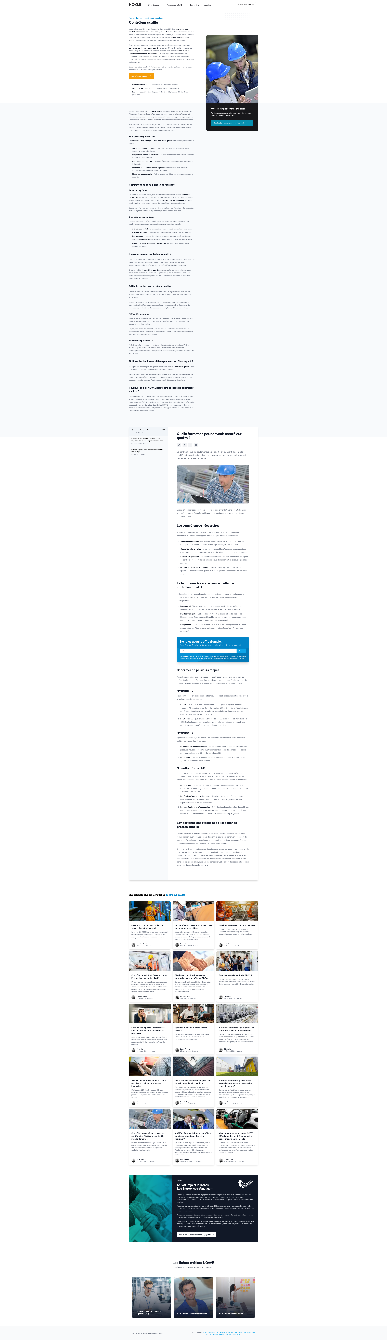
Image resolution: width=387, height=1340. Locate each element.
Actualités (207, 5)
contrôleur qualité (229, 123)
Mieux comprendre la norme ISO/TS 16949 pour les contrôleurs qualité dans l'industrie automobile (236, 1136)
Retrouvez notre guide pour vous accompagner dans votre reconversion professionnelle (228, 1332)
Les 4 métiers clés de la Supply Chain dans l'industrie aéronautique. (193, 1082)
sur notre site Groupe (237, 658)
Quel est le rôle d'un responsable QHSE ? (191, 1029)
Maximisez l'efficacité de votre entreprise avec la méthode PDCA (191, 976)
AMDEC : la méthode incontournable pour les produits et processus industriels (148, 1083)
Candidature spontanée (245, 4)
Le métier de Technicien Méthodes (192, 1314)
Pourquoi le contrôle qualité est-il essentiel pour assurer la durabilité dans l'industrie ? (235, 1083)
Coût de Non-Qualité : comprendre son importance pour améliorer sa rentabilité (148, 1031)
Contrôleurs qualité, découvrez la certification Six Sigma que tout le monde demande (147, 1136)
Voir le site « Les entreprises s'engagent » (195, 1235)
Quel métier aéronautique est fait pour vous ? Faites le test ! (223, 1334)
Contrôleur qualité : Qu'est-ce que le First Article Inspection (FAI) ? (149, 976)
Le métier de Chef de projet (231, 1314)
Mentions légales (158, 1333)
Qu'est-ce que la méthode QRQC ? (235, 975)
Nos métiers (194, 5)
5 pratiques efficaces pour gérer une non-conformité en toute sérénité (236, 1029)
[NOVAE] (135, 4)
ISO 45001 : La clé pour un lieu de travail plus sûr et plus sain (147, 926)
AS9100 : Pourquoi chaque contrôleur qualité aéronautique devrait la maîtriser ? (193, 1136)
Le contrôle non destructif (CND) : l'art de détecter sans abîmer (193, 926)
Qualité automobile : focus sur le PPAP (237, 925)
